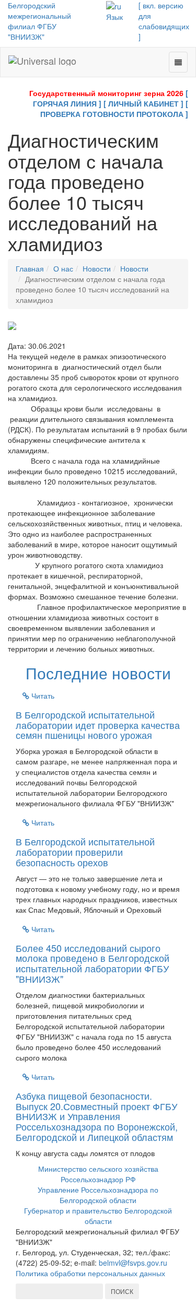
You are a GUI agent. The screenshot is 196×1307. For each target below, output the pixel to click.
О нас (63, 268)
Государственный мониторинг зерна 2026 (106, 93)
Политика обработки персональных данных (90, 1273)
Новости (97, 268)
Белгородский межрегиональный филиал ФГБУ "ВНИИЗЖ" (39, 21)
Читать (41, 695)
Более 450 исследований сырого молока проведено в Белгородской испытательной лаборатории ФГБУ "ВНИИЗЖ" (92, 963)
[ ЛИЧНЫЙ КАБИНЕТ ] (143, 103)
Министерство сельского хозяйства (98, 1168)
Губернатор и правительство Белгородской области (98, 1215)
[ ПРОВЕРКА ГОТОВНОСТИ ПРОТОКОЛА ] (114, 108)
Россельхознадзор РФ (98, 1179)
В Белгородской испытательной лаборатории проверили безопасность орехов (85, 851)
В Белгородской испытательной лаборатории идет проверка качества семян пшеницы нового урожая (98, 725)
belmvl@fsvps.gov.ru (133, 1262)
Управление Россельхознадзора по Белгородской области (98, 1194)
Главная (30, 268)
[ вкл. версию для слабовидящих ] (164, 21)
